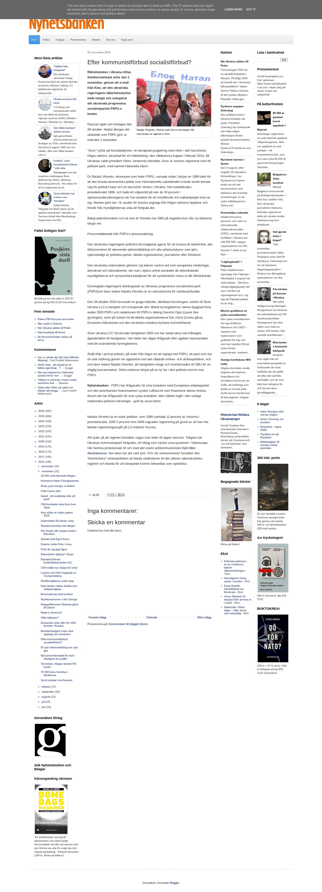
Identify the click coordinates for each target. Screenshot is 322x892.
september (48, 691)
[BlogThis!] (112, 495)
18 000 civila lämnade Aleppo (58, 475)
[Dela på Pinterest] (123, 495)
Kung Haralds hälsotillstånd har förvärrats (234, 589)
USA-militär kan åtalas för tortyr (59, 567)
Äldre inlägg (204, 617)
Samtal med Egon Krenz (55, 539)
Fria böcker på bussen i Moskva (280, 293)
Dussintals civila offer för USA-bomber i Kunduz (58, 624)
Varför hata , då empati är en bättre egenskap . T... (55, 366)
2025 (41, 416)
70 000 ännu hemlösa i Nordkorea (54, 673)
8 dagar (60, 39)
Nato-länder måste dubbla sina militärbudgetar (59, 587)
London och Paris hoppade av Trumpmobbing (58, 574)
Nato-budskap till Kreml (51, 332)
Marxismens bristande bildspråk (280, 346)
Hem (34, 39)
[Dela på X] (116, 495)
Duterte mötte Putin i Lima (56, 544)
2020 (41, 441)
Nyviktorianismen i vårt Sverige (59, 599)
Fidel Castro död (50, 490)
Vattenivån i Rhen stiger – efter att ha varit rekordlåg (235, 610)
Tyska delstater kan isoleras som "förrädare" (64, 197)
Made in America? (51, 612)
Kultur (46, 39)
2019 (41, 446)
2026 (41, 410)
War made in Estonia (50, 323)
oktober (46, 686)
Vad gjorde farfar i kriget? (279, 236)
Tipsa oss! (127, 39)
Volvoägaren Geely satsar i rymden (235, 580)
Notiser (96, 39)
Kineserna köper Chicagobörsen (60, 480)
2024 (41, 421)
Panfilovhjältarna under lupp (57, 580)
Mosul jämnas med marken (57, 594)
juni (44, 706)
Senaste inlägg (97, 617)
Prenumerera (78, 39)
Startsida (151, 617)
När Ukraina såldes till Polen (54, 327)
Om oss (110, 39)
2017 (41, 456)
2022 (41, 431)
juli (43, 701)
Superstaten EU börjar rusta (57, 520)
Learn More (233, 9)
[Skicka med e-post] (109, 495)
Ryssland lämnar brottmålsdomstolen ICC (56, 561)
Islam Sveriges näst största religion (271, 413)
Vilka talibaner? (50, 617)
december (48, 466)
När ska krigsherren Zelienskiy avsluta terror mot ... (55, 374)
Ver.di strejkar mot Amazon (56, 680)
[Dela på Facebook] (119, 495)
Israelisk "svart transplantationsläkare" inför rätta (65, 164)
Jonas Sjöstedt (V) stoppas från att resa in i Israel (237, 599)
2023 (41, 426)
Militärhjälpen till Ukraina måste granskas (269, 445)
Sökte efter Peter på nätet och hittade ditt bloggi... (55, 389)
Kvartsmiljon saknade (234, 212)
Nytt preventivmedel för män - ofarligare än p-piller (58, 657)
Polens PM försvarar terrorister (56, 319)
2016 (41, 461)
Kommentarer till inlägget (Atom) (128, 624)
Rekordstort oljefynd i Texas (57, 554)
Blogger (174, 882)
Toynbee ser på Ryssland (269, 436)
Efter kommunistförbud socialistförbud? (54, 641)
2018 (41, 451)
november (48, 471)
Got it (251, 9)
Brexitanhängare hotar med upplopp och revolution (57, 632)
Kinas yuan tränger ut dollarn (58, 485)
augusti (46, 696)
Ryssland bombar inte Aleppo (58, 525)
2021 (41, 436)
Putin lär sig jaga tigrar (54, 549)
